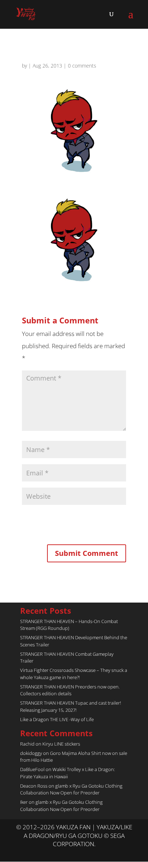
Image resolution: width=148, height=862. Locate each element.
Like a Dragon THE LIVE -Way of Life (57, 719)
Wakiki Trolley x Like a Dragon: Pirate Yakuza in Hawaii (67, 773)
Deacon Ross (33, 786)
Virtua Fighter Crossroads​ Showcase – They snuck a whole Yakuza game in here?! (73, 674)
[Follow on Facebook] (81, 853)
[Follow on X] (67, 853)
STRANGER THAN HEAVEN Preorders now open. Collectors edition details (70, 690)
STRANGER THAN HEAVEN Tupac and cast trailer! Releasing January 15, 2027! (70, 706)
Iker (24, 802)
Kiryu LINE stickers (61, 744)
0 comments (82, 65)
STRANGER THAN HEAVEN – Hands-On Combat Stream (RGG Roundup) (69, 625)
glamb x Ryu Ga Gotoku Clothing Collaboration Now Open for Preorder (71, 789)
